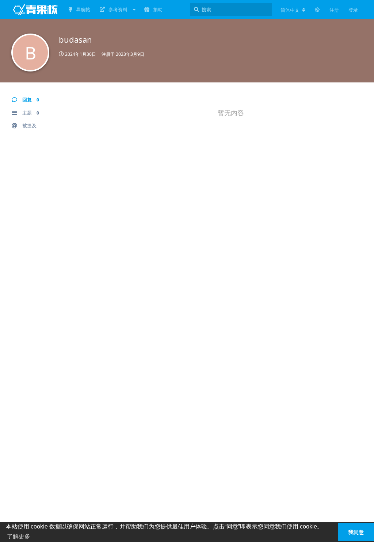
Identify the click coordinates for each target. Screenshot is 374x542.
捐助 (158, 9)
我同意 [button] (356, 532)
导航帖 (83, 9)
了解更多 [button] (18, 536)
